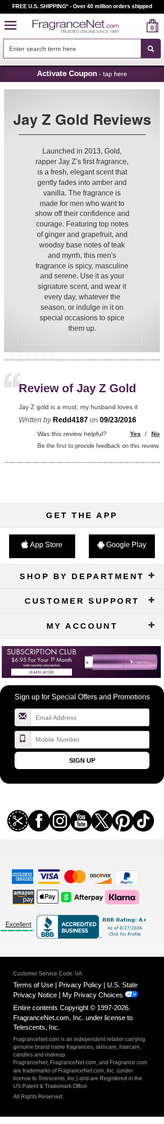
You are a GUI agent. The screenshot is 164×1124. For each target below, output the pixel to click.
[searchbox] (72, 48)
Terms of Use (33, 985)
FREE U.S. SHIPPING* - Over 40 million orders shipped (82, 6)
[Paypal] (126, 878)
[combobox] (82, 49)
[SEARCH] (151, 49)
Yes (135, 433)
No (155, 433)
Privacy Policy (80, 985)
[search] (138, 26)
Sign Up (82, 760)
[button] (10, 26)
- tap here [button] (82, 73)
